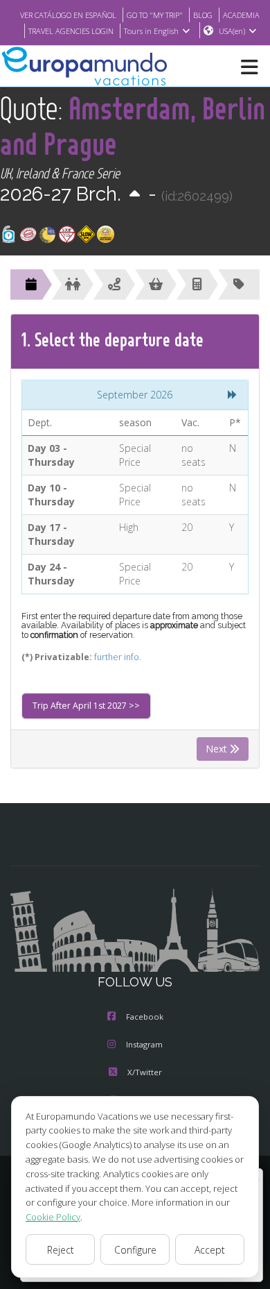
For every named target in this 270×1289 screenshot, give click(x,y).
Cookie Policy (53, 1217)
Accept (210, 1249)
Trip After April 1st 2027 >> (86, 705)
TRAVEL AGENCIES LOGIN (71, 31)
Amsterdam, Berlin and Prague (132, 125)
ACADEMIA (241, 15)
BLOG (203, 15)
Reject (60, 1249)
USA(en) (232, 31)
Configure (135, 1249)
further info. (117, 657)
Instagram (144, 1044)
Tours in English (151, 31)
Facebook (144, 1016)
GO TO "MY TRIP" (155, 15)
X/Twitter (144, 1072)
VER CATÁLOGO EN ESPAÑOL (68, 15)
